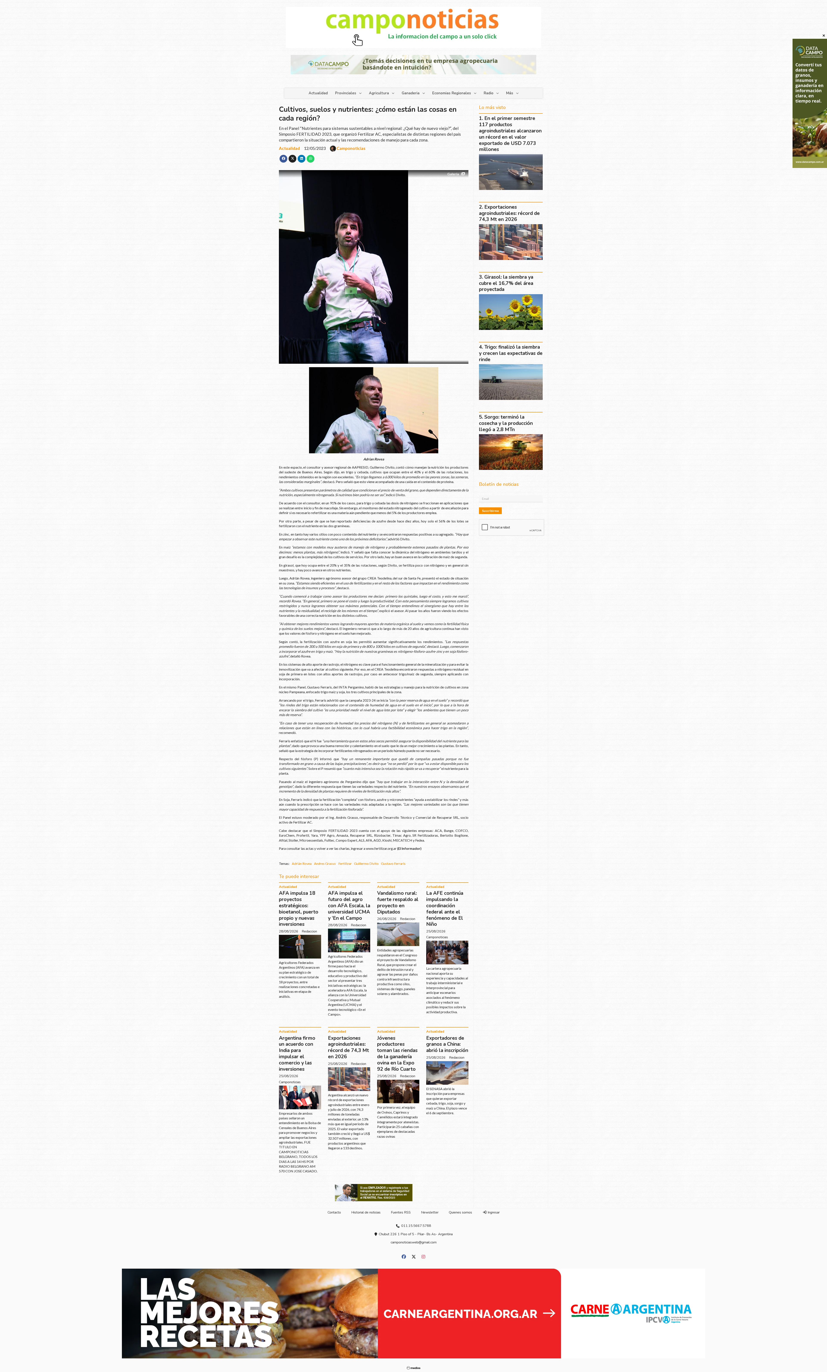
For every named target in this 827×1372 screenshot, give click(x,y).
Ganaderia (411, 93)
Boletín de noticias (499, 484)
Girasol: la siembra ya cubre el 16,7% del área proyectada (506, 283)
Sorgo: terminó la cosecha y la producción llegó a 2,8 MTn (506, 423)
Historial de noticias (366, 1212)
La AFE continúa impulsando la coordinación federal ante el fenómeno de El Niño (444, 909)
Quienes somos (460, 1212)
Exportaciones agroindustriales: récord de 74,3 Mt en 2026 (348, 1047)
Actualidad (318, 93)
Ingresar (493, 1212)
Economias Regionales (451, 93)
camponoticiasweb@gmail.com (414, 1242)
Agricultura (379, 93)
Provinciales (345, 93)
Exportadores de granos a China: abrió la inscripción (447, 1044)
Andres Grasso (325, 863)
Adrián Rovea (302, 863)
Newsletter (429, 1212)
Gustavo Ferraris (393, 863)
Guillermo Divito (366, 863)
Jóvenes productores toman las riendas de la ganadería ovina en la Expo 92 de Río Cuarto (397, 1053)
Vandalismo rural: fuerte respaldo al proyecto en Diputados (397, 902)
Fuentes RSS (401, 1212)
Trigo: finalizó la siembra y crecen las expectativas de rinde (511, 353)
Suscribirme (490, 511)
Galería (453, 174)
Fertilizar (345, 863)
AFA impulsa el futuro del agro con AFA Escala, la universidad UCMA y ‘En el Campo (349, 905)
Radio (488, 93)
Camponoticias (351, 148)
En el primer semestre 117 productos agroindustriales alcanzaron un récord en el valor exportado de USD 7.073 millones (510, 134)
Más (509, 93)
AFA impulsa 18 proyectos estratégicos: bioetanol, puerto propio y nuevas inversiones (298, 909)
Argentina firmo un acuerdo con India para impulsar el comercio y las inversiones (297, 1053)
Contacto (334, 1212)
